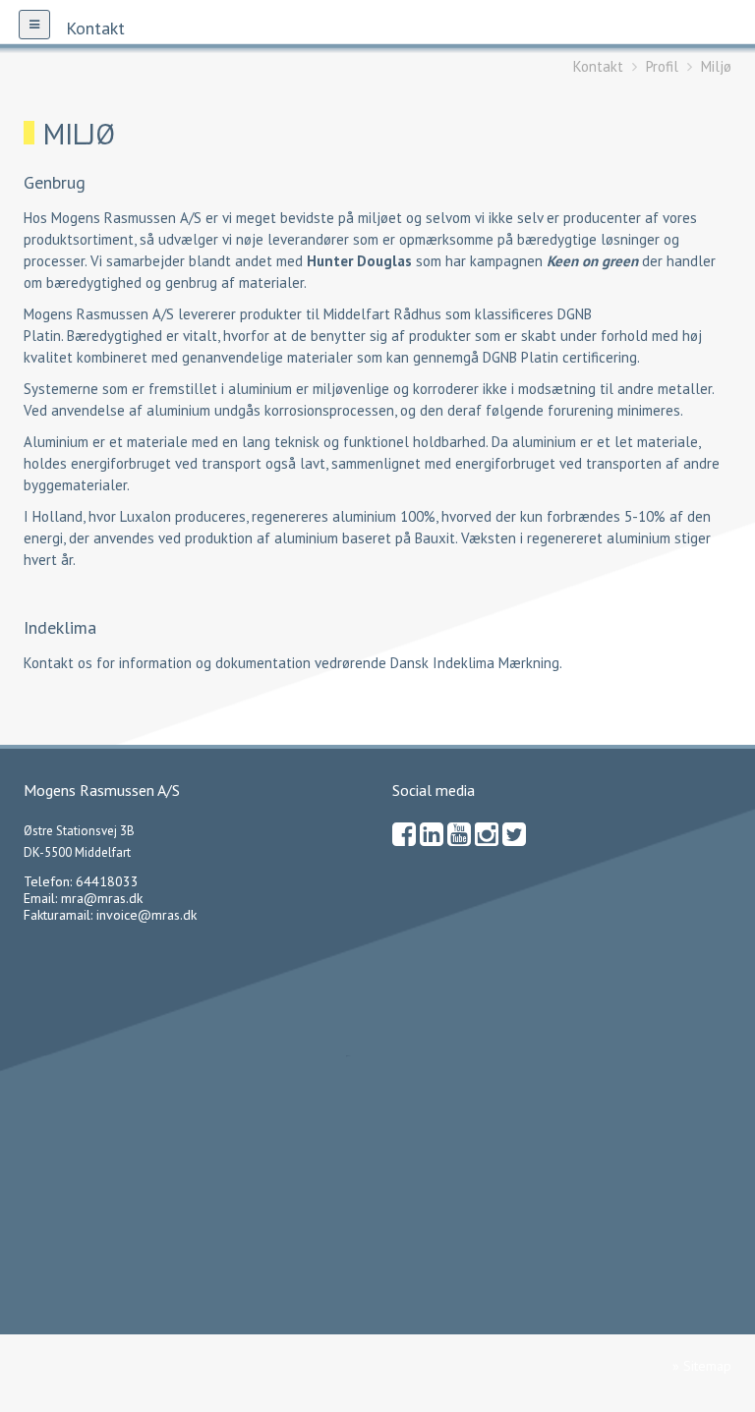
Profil (662, 66)
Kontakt (598, 66)
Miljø (716, 66)
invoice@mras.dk (146, 915)
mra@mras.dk (102, 898)
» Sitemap (701, 1366)
